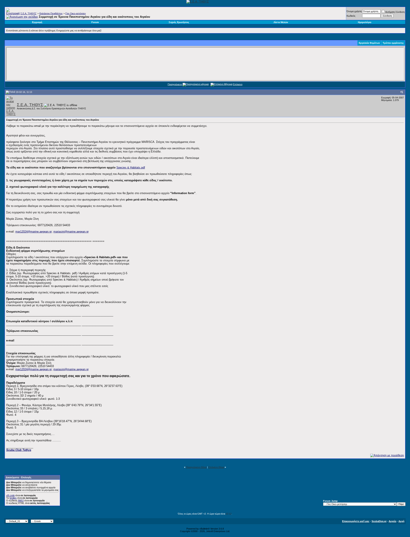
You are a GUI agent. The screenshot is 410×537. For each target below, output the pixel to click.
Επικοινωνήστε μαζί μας (355, 521)
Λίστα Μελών (281, 22)
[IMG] (21, 500)
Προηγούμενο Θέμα (196, 467)
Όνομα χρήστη (354, 11)
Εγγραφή (37, 22)
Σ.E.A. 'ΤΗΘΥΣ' (28, 13)
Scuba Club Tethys (18, 450)
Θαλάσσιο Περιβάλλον (51, 13)
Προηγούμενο (175, 84)
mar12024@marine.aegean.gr (33, 231)
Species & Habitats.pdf (130, 167)
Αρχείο (392, 521)
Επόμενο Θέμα (216, 467)
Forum (95, 22)
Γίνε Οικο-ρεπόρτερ (75, 13)
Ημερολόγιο (364, 22)
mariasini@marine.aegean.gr (71, 231)
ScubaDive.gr (379, 521)
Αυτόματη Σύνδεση (395, 12)
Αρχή (401, 521)
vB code (10, 495)
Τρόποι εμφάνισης (393, 43)
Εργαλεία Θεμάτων (369, 43)
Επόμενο (237, 84)
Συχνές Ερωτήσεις (179, 22)
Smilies (13, 498)
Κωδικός (351, 16)
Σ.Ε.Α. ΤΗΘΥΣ (30, 104)
